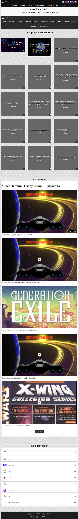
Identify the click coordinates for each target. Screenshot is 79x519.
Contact (23, 5)
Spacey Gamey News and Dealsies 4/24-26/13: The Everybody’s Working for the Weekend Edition (39, 103)
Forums (63, 5)
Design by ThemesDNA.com (39, 517)
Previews (11, 22)
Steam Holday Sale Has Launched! (39, 130)
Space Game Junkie (39, 9)
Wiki (56, 5)
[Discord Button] (73, 2)
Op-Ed (35, 22)
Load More (39, 432)
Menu (5, 2)
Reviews (20, 22)
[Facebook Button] (66, 2)
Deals (74, 22)
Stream (30, 5)
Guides (52, 22)
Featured (67, 22)
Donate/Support (39, 5)
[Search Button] (76, 2)
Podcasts (28, 22)
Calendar (49, 5)
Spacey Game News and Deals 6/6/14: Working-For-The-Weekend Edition (39, 46)
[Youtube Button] (68, 2)
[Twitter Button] (63, 2)
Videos (59, 22)
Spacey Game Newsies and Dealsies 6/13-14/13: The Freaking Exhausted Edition (66, 76)
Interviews (44, 22)
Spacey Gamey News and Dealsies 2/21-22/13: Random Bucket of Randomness (65, 103)
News (4, 22)
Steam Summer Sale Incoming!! (66, 157)
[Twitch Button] (71, 2)
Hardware (34, 26)
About (15, 5)
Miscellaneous (44, 26)
